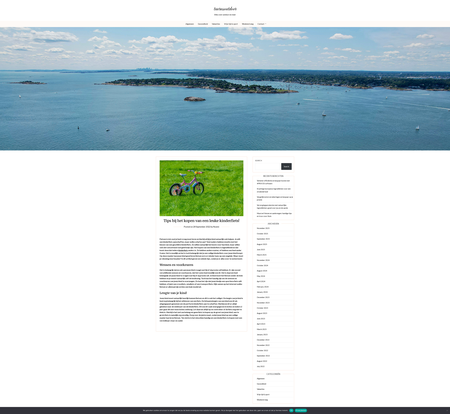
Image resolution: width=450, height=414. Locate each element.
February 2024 (262, 287)
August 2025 (262, 244)
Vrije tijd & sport (231, 24)
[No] (447, 410)
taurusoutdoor (225, 9)
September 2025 (263, 239)
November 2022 (263, 345)
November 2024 (263, 260)
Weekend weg (248, 24)
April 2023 (261, 324)
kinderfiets (183, 250)
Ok (291, 410)
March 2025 (261, 255)
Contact (261, 24)
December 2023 (263, 297)
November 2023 (263, 303)
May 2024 (261, 276)
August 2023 (262, 313)
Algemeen (190, 24)
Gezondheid (203, 24)
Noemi (216, 226)
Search (258, 160)
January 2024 (262, 292)
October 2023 (262, 308)
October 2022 (262, 350)
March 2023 (261, 329)
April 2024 (261, 281)
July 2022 (260, 366)
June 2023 (261, 319)
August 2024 (262, 271)
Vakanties (216, 24)
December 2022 (263, 340)
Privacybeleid (301, 410)
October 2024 (262, 265)
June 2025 (261, 249)
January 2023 (262, 334)
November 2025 (263, 228)
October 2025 (262, 234)
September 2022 (263, 356)
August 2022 (262, 361)
